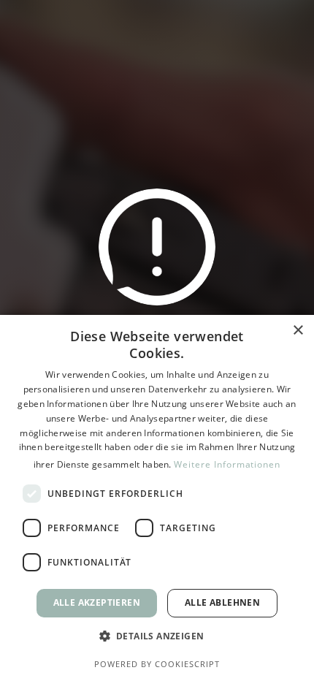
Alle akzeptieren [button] (96, 602)
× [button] (297, 330)
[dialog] (157, 498)
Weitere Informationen (227, 464)
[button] (157, 636)
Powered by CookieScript (156, 663)
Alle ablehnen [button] (222, 602)
